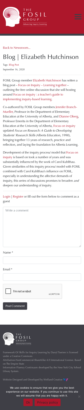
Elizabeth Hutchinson (47, 80)
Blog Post (14, 64)
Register (18, 196)
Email (7, 269)
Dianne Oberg (68, 116)
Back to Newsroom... (16, 48)
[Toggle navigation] (78, 17)
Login (6, 196)
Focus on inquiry (64, 126)
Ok (28, 402)
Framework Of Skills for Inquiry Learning (25, 352)
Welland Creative (53, 379)
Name (8, 252)
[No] (79, 396)
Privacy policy (47, 402)
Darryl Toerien (58, 352)
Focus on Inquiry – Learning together (42, 85)
